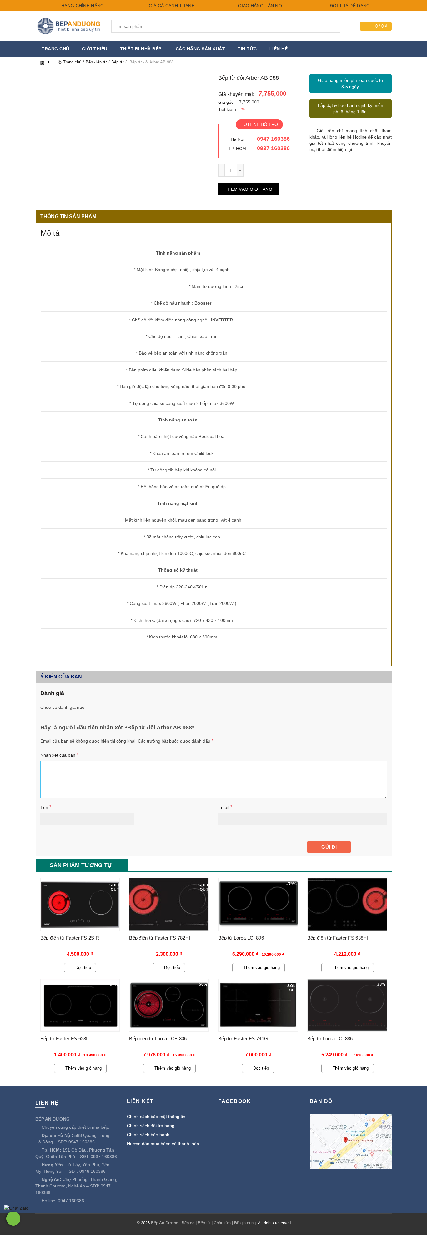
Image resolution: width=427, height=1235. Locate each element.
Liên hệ (278, 48)
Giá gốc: (226, 102)
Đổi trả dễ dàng (349, 5)
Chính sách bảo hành (148, 1134)
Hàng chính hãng (82, 5)
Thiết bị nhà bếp (141, 48)
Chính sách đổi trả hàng (150, 1125)
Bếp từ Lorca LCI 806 (241, 937)
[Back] (45, 62)
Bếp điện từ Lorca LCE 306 (158, 1038)
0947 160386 (273, 139)
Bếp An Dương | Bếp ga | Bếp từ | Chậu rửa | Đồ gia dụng (203, 1223)
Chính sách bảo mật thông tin (156, 1116)
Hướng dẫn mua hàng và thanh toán (163, 1143)
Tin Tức (247, 48)
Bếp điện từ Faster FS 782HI (159, 937)
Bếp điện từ (96, 62)
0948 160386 (92, 1171)
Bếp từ (117, 62)
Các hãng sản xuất (200, 48)
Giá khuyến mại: (236, 94)
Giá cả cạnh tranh (170, 5)
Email (225, 807)
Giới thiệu (95, 48)
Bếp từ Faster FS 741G (243, 1038)
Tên (45, 807)
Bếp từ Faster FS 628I (64, 1038)
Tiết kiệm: (227, 109)
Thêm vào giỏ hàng (248, 189)
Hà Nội (237, 139)
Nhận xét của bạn (59, 755)
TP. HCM (237, 148)
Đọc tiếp (83, 967)
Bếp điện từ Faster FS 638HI (337, 937)
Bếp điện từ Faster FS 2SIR (69, 937)
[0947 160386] (13, 1219)
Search (334, 26)
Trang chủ (55, 48)
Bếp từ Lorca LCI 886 (330, 1038)
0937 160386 (273, 148)
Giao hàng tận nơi (260, 5)
